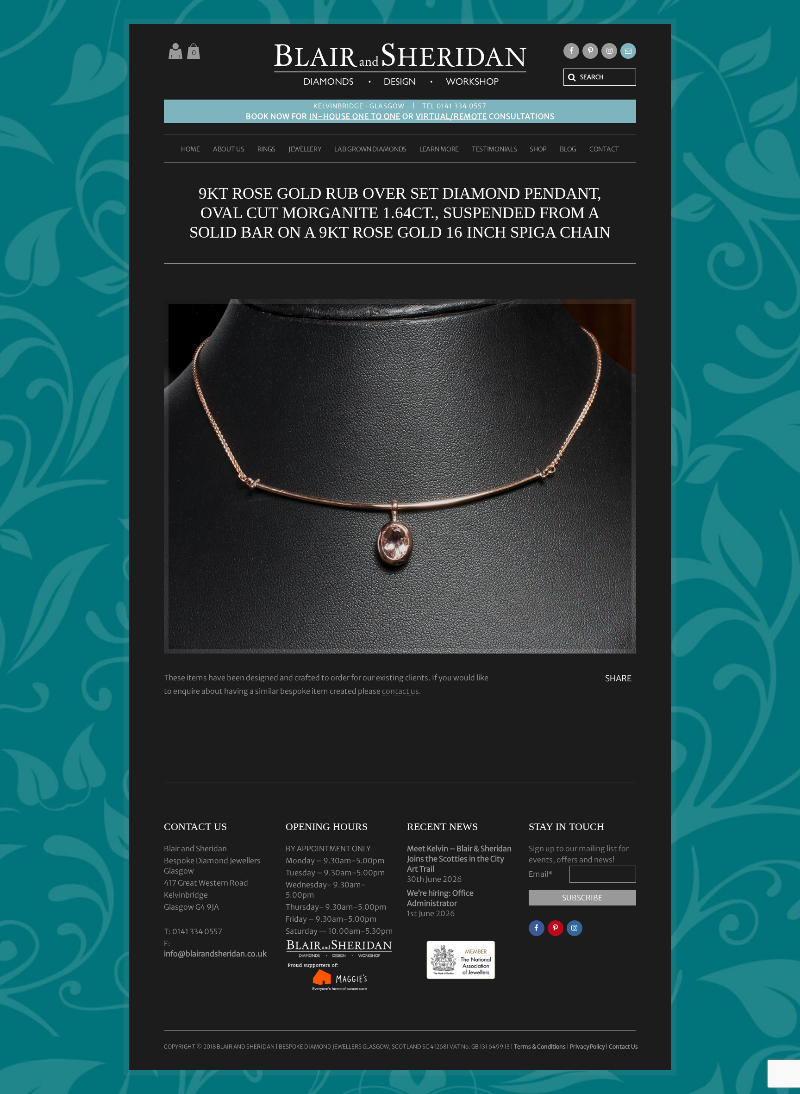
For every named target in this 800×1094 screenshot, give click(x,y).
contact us (400, 691)
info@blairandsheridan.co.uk (215, 953)
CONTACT (604, 149)
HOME (190, 149)
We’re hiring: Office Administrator (440, 898)
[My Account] (175, 51)
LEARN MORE (439, 149)
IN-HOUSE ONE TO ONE (354, 116)
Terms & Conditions (540, 1046)
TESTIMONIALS (494, 149)
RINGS (266, 149)
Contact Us (623, 1046)
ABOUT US (228, 149)
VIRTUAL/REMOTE (451, 116)
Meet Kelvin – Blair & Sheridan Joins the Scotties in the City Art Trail (459, 859)
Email (541, 874)
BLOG (568, 149)
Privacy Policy (587, 1046)
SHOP (538, 149)
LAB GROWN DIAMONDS (370, 149)
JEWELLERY (304, 149)
